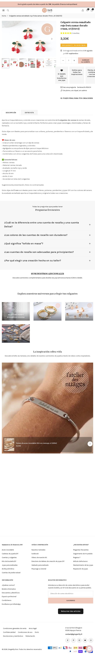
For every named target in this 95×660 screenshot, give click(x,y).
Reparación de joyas (80, 569)
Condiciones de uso (25, 632)
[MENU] (3, 10)
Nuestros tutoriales (38, 550)
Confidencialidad (9, 632)
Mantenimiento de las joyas (83, 565)
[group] (29, 39)
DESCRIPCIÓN (11, 113)
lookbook (35, 554)
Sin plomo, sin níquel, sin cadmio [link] (75, 90)
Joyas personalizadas (10, 565)
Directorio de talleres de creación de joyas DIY (48, 561)
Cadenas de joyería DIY (10, 554)
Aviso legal (33, 628)
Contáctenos (6, 600)
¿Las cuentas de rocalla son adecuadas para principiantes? (39, 252)
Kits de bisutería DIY (9, 561)
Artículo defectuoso (80, 561)
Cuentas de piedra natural (11, 573)
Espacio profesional (9, 596)
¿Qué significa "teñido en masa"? (23, 243)
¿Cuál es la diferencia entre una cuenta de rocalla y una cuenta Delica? (41, 224)
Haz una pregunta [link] (69, 87)
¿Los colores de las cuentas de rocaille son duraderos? (35, 235)
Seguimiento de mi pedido (83, 554)
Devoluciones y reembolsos (13, 636)
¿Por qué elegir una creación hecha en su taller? (32, 260)
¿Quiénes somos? (8, 585)
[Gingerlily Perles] (47, 10)
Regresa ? (76, 557)
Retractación (30, 636)
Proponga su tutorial (39, 569)
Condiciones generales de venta (14, 628)
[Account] (83, 10)
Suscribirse (70, 600)
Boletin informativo (9, 589)
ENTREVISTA (29, 113)
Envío (37, 632)
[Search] (8, 10)
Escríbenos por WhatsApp (11, 604)
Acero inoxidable (8, 550)
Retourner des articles (70, 611)
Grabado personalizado (40, 565)
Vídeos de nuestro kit (39, 557)
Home (4, 16)
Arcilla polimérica (8, 569)
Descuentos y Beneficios (11, 593)
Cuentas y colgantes (9, 557)
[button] (51, 38)
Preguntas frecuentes (81, 550)
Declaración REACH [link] (84, 87)
